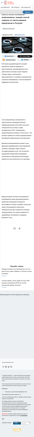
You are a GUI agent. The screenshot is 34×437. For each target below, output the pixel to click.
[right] (32, 7)
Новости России (8, 29)
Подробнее (4, 411)
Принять (28, 12)
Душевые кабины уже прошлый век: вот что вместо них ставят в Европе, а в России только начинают (17, 272)
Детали (9, 411)
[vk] (14, 228)
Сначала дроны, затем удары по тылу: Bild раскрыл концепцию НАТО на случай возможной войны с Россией (15, 284)
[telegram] (20, 228)
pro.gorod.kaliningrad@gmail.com (19, 391)
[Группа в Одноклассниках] (9, 60)
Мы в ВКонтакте (5, 7)
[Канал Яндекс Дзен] (24, 56)
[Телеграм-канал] (24, 60)
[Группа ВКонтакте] (9, 56)
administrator (19, 35)
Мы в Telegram (16, 7)
